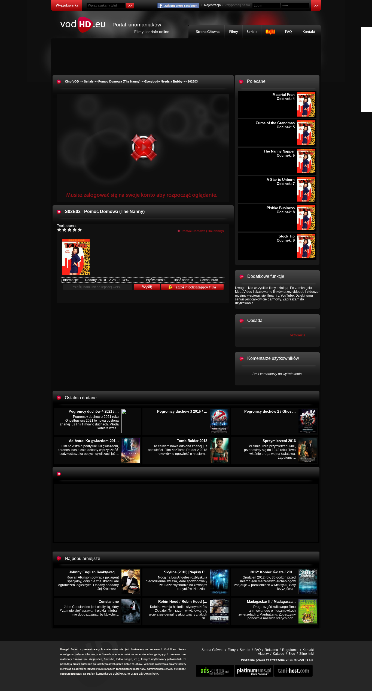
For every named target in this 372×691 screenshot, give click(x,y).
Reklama (271, 650)
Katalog (278, 654)
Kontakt (309, 31)
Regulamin (290, 650)
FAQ (288, 31)
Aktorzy (263, 654)
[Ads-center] (215, 676)
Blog (291, 654)
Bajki (270, 31)
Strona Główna (206, 31)
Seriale (252, 31)
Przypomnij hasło (237, 5)
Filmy (234, 31)
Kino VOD (72, 81)
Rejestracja (212, 5)
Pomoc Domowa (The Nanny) (119, 81)
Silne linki (306, 654)
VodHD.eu (305, 660)
